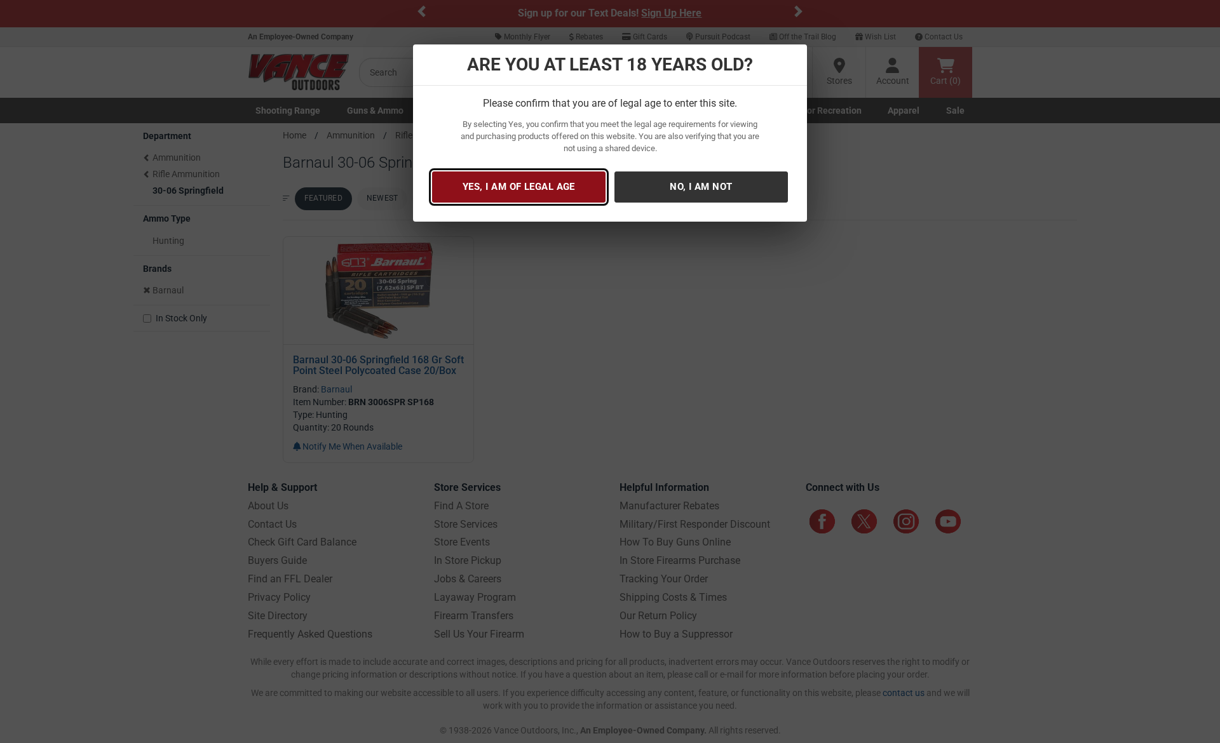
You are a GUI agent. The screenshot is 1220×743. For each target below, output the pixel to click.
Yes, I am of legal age (519, 186)
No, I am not (701, 186)
